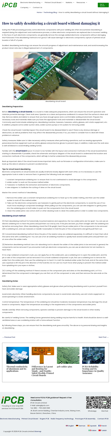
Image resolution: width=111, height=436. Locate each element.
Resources (81, 2)
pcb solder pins (64, 366)
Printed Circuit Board (53, 2)
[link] (80, 425)
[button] (103, 5)
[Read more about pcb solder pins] (68, 355)
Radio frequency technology (62, 419)
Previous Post (8, 337)
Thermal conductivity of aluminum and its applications (17, 368)
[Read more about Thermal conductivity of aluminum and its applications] (17, 355)
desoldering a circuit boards (20, 112)
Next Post (104, 337)
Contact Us (37, 7)
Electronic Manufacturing (30, 2)
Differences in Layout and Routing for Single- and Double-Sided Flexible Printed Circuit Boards (43, 371)
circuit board (21, 151)
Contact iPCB (102, 419)
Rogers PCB (44, 419)
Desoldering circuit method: (14, 216)
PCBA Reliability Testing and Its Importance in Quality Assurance (93, 369)
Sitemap (37, 431)
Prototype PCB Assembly (85, 419)
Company (24, 7)
